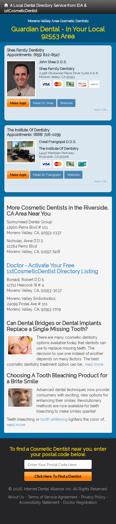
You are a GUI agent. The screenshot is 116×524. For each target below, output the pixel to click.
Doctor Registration (80, 502)
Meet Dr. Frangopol (46, 175)
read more (94, 364)
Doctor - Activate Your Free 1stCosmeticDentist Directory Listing (52, 268)
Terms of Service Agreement (52, 497)
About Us (16, 497)
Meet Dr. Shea (43, 103)
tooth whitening (53, 419)
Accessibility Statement (39, 502)
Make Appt (18, 103)
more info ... (101, 109)
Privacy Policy (93, 497)
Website (66, 103)
